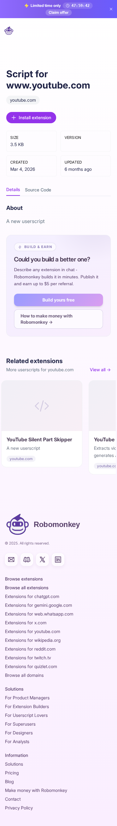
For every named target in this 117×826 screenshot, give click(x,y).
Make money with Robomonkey (36, 790)
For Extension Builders (27, 706)
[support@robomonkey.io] (11, 559)
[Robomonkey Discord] (27, 559)
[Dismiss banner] (111, 9)
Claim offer (59, 12)
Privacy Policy (19, 807)
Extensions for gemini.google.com (38, 605)
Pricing (12, 772)
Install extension (35, 117)
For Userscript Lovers (26, 715)
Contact (13, 799)
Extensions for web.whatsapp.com (39, 613)
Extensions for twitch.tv (28, 657)
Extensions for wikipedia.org (33, 640)
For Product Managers (27, 697)
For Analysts (17, 741)
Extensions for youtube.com (32, 631)
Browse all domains (24, 675)
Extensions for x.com (25, 622)
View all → (100, 369)
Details (13, 189)
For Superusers (20, 724)
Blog (9, 781)
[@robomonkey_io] (42, 559)
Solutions (14, 764)
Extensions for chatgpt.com (32, 596)
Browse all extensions (26, 587)
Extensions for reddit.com (30, 648)
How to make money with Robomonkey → (46, 319)
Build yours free (58, 299)
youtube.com (23, 100)
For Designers (19, 732)
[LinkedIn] (58, 559)
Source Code (38, 189)
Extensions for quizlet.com (31, 666)
